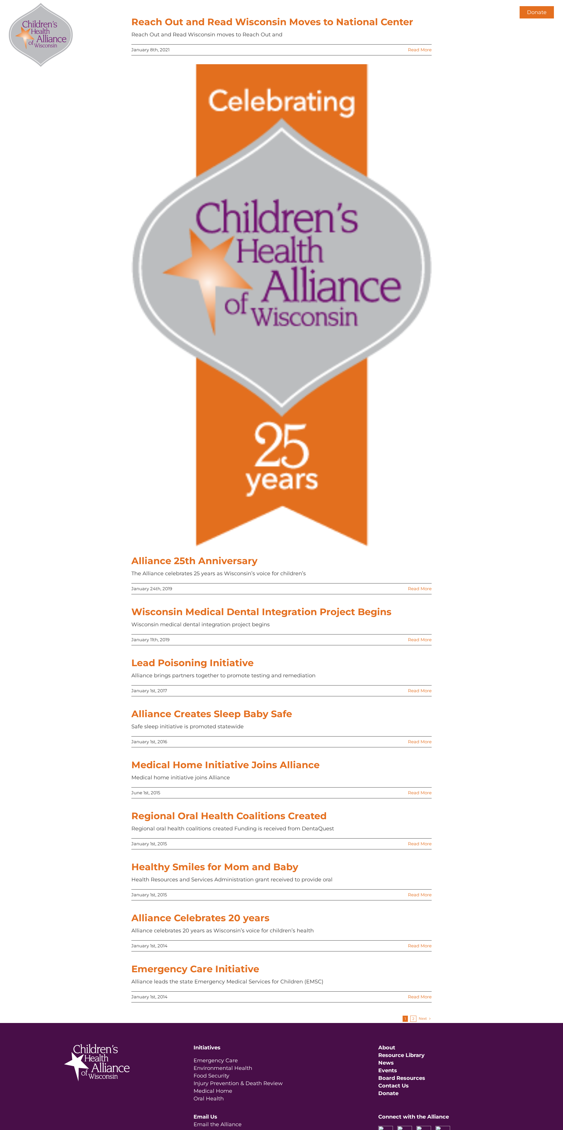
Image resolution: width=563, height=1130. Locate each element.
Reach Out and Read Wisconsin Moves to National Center (272, 22)
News (386, 1063)
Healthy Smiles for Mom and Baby (214, 867)
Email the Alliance (218, 1124)
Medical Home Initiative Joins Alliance (225, 765)
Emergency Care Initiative (195, 969)
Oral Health (209, 1098)
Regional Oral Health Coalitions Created (229, 816)
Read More (420, 49)
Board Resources (401, 1078)
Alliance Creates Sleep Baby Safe (211, 714)
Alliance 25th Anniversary (194, 560)
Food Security (211, 1076)
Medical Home (213, 1091)
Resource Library (401, 1055)
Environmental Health (223, 1068)
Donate (537, 12)
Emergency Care (216, 1060)
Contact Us (393, 1086)
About (386, 1047)
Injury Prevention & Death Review (238, 1083)
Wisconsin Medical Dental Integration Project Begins (261, 611)
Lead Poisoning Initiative (192, 663)
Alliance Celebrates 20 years (200, 918)
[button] (500, 12)
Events (387, 1070)
